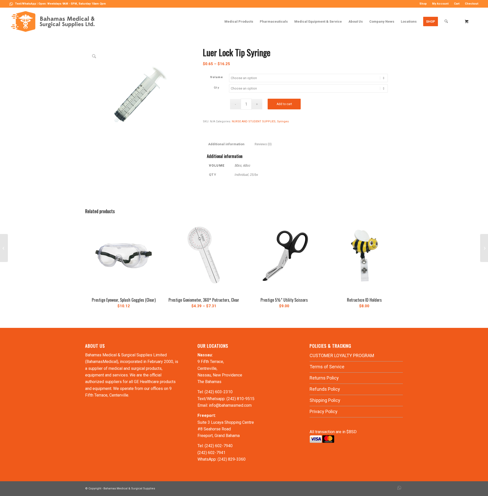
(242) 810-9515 (240, 398)
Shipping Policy (325, 400)
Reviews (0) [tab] (263, 144)
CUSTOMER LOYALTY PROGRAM (342, 355)
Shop (423, 3)
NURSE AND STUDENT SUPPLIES (254, 121)
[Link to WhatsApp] (11, 4)
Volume (216, 77)
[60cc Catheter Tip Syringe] (4, 248)
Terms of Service (327, 366)
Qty (217, 87)
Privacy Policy (324, 411)
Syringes (283, 121)
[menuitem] (423, 4)
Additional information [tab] (226, 144)
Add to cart (284, 104)
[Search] (446, 21)
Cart (457, 3)
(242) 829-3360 (232, 459)
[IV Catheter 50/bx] (484, 248)
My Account (440, 3)
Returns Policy (324, 378)
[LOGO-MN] (55, 21)
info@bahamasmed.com (230, 405)
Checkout (471, 3)
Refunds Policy (325, 389)
